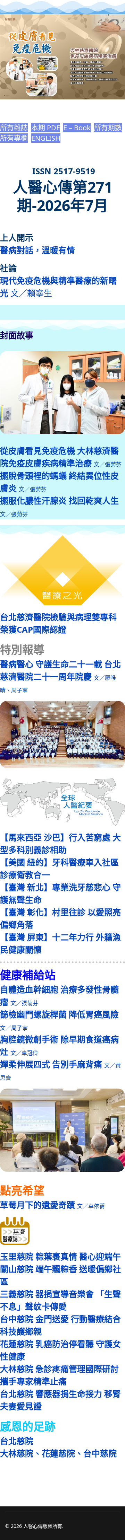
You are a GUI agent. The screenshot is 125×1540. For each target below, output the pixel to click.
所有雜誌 (14, 127)
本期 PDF (45, 127)
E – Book (77, 127)
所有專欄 (14, 138)
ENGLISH (45, 138)
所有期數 (108, 127)
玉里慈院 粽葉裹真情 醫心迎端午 (60, 1256)
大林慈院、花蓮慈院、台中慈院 (58, 1453)
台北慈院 (16, 1440)
